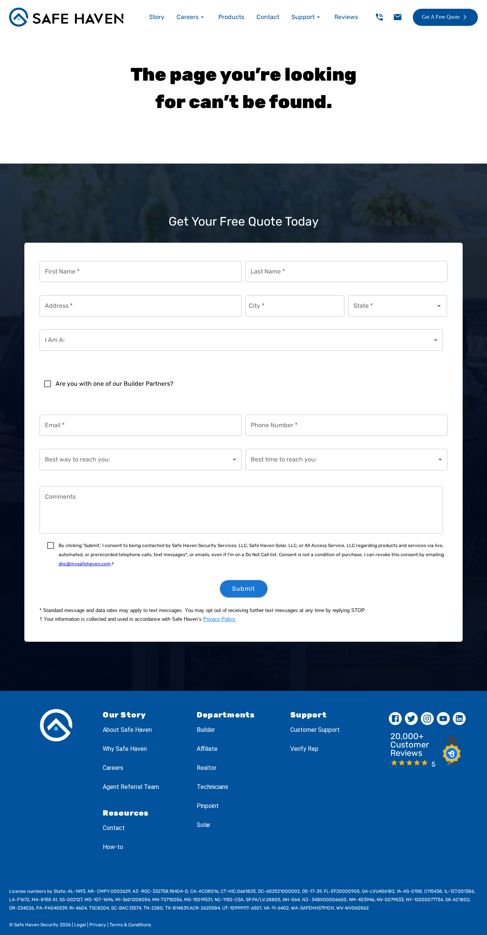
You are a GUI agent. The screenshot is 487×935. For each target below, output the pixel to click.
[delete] (379, 17)
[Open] (439, 306)
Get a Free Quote (441, 17)
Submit (243, 588)
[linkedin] (459, 718)
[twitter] (411, 718)
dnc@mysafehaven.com (85, 563)
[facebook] (395, 718)
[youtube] (443, 718)
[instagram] (427, 718)
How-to (113, 847)
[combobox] (392, 306)
